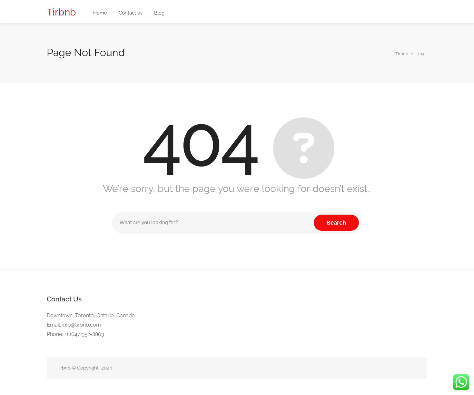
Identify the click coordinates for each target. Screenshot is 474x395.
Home (100, 13)
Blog (159, 13)
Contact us (131, 13)
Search (336, 222)
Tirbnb (61, 12)
